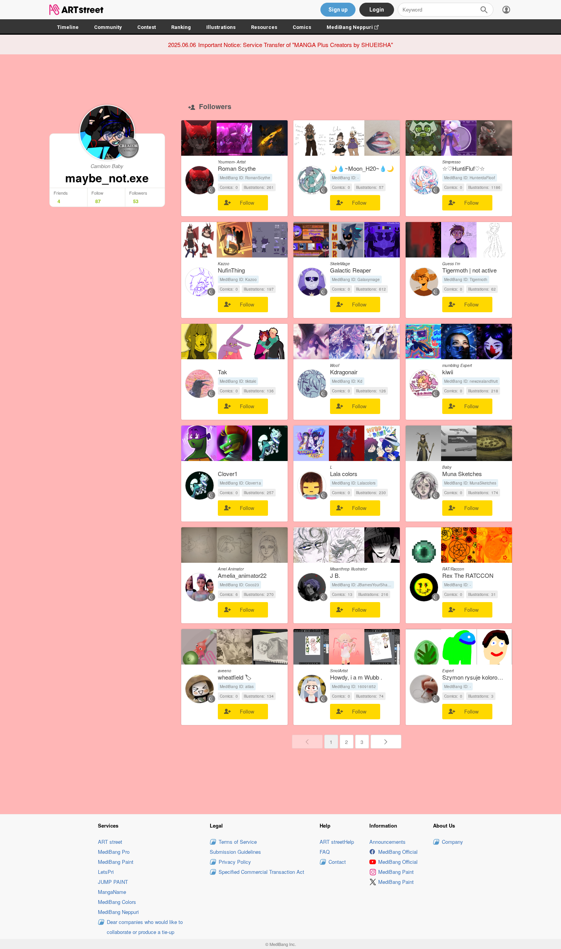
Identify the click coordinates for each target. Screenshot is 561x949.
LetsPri (106, 871)
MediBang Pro (114, 851)
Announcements (387, 841)
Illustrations (221, 27)
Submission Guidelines (235, 851)
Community (108, 27)
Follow (247, 202)
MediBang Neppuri (356, 27)
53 (135, 201)
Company (452, 841)
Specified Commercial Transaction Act (261, 871)
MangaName (112, 891)
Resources (264, 27)
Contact (337, 861)
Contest (146, 27)
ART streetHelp (337, 841)
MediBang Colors (117, 901)
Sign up (338, 10)
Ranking (181, 27)
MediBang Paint (115, 861)
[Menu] (506, 9)
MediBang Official (398, 851)
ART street (110, 841)
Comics (302, 27)
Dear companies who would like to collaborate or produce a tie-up (145, 927)
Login (376, 10)
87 (98, 201)
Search (484, 9)
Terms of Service (238, 841)
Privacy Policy (235, 861)
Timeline (68, 27)
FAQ (325, 851)
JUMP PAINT (113, 881)
